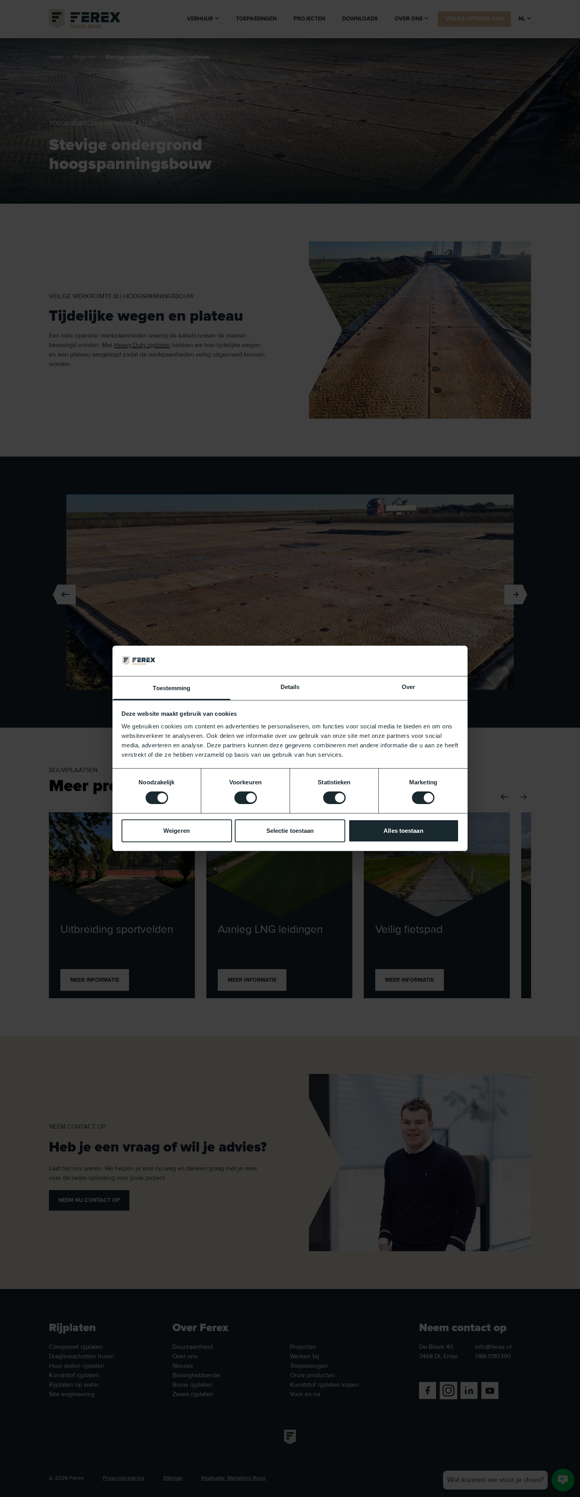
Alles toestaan (403, 830)
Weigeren (176, 830)
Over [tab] (408, 686)
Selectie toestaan (290, 830)
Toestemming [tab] (171, 688)
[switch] (245, 797)
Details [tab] (290, 686)
